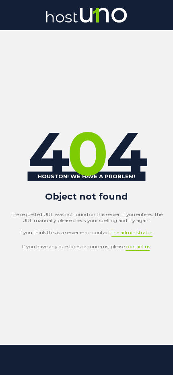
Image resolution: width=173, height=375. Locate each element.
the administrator (131, 232)
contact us (138, 246)
